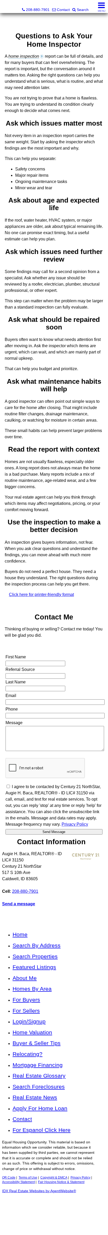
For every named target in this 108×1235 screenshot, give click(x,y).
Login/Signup (29, 1021)
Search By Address (37, 945)
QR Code (8, 1177)
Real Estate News (35, 1097)
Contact (22, 1119)
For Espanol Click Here (42, 1130)
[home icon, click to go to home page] (6, 6)
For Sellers (26, 1011)
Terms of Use (28, 1177)
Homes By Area (32, 989)
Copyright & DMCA (53, 1177)
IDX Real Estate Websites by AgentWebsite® (39, 1191)
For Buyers (26, 1000)
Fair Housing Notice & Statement (61, 1182)
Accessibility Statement (18, 1182)
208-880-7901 (25, 891)
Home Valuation (32, 1032)
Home (20, 934)
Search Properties (35, 956)
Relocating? (27, 1054)
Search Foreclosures (39, 1087)
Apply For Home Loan (40, 1108)
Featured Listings (34, 967)
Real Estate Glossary (39, 1076)
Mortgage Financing (38, 1065)
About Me (25, 978)
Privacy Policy (80, 1177)
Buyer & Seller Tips (37, 1043)
